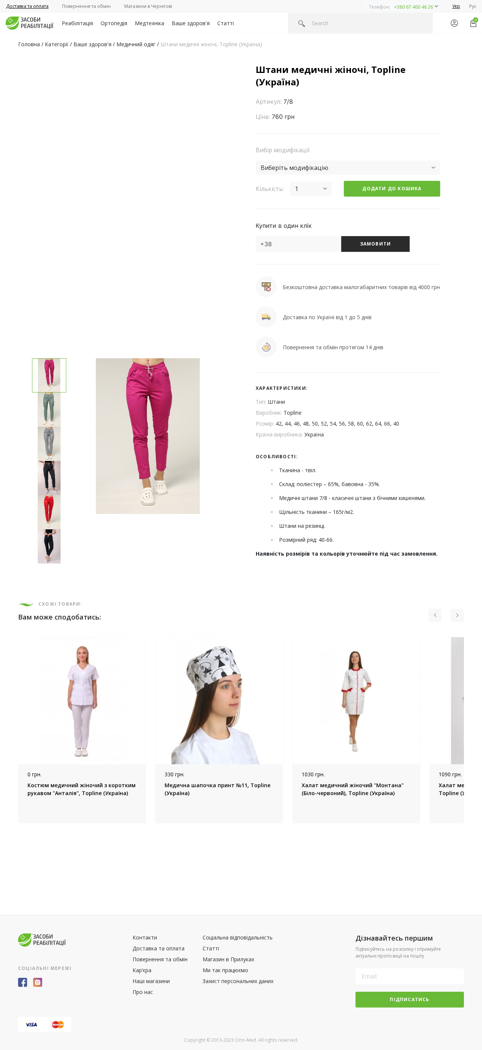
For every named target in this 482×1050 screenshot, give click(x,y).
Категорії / (59, 44)
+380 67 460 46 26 (413, 7)
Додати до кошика (391, 188)
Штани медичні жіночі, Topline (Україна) (211, 44)
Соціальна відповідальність (238, 937)
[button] (403, 6)
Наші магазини (151, 981)
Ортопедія (114, 23)
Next (469, 730)
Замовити (375, 244)
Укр (456, 6)
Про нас (143, 991)
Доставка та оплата (27, 6)
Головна (29, 44)
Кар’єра (142, 970)
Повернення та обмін (86, 6)
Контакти (145, 937)
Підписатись (409, 999)
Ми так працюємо (225, 970)
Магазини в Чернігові (148, 6)
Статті (225, 23)
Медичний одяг (136, 44)
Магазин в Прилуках (228, 959)
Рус (472, 6)
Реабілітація (77, 23)
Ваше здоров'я (191, 23)
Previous (12, 730)
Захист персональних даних (238, 981)
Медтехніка (149, 23)
